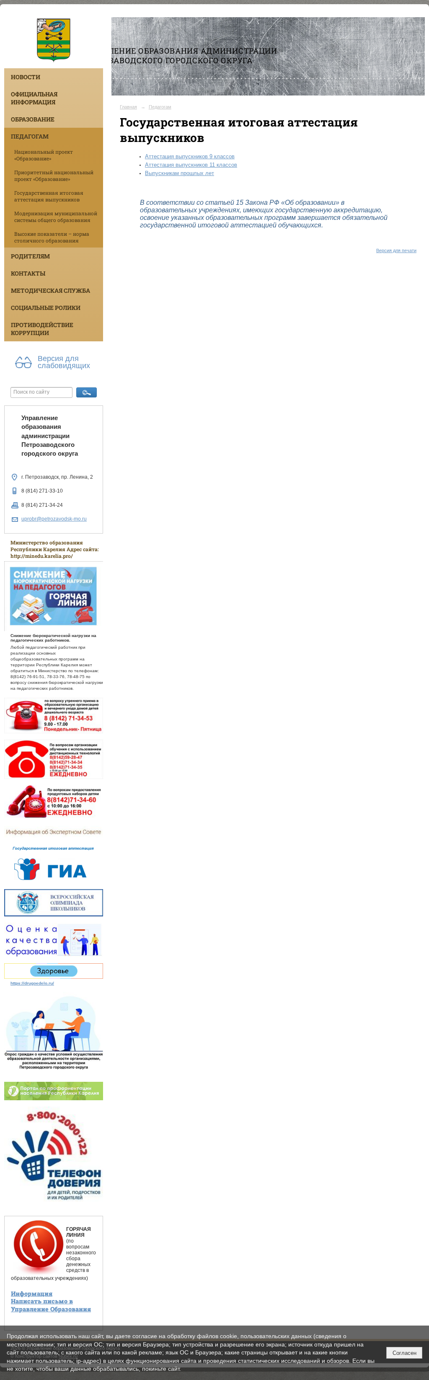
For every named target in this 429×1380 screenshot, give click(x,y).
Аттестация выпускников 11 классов (191, 165)
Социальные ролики (45, 308)
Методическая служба (50, 290)
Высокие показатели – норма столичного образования (51, 237)
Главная (128, 106)
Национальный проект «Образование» (43, 155)
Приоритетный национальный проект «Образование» (53, 175)
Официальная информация (34, 98)
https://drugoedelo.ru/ (32, 983)
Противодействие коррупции (42, 329)
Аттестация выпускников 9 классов (190, 156)
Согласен (404, 1353)
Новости (25, 77)
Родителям (30, 256)
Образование (32, 119)
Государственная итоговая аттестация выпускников (48, 196)
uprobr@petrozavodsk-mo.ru (54, 519)
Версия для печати (396, 250)
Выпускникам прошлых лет (179, 173)
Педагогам (30, 136)
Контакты (28, 273)
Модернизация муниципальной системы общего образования (55, 216)
